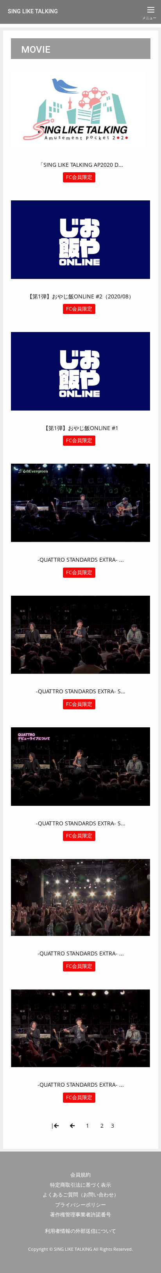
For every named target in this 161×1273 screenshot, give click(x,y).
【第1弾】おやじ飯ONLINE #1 (80, 428)
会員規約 (80, 1174)
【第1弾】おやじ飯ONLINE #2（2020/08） (80, 296)
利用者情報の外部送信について (80, 1230)
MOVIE (35, 49)
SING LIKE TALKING (33, 11)
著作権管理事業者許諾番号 (80, 1214)
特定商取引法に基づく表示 (80, 1184)
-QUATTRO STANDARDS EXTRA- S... (80, 691)
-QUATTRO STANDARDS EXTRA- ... (81, 559)
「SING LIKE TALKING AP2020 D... (80, 164)
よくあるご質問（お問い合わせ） (81, 1194)
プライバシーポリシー (80, 1204)
